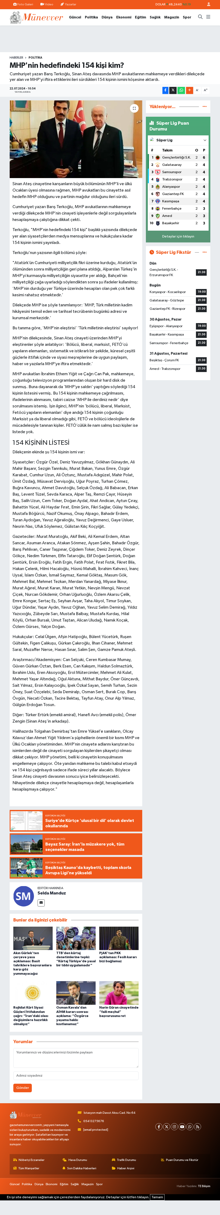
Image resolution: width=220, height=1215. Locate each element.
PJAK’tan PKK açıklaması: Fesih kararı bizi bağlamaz (118, 957)
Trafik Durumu (126, 1160)
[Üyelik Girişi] (206, 4)
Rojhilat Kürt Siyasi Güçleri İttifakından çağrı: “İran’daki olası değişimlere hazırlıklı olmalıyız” (30, 1016)
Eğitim (140, 17)
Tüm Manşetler (28, 1168)
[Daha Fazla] (189, 90)
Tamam (157, 1197)
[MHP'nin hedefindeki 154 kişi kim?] (76, 139)
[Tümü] (205, 107)
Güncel (75, 17)
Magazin (171, 17)
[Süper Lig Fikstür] (205, 252)
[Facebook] (158, 1126)
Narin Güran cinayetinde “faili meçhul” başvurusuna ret (119, 1011)
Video (49, 4)
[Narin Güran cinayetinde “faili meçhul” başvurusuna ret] (119, 993)
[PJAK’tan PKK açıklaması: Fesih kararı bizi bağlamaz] (119, 938)
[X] (166, 1126)
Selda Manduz (52, 893)
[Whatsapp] (189, 1126)
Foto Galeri (25, 4)
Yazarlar (70, 4)
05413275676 (93, 1121)
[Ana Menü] (208, 17)
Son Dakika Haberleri (81, 1168)
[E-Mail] (41, 902)
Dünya (107, 17)
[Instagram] (174, 1126)
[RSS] (197, 1126)
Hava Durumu (78, 1160)
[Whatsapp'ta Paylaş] (181, 90)
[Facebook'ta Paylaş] (165, 90)
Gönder (22, 1088)
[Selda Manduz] (23, 896)
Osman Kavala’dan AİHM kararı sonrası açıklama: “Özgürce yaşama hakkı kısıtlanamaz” (72, 1016)
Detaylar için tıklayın (178, 236)
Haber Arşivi (125, 1168)
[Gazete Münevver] (37, 17)
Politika (91, 17)
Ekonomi (123, 17)
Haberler (16, 57)
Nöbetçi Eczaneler (31, 1160)
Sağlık (155, 17)
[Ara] (200, 17)
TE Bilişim (204, 1186)
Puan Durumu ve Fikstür (182, 1160)
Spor (187, 17)
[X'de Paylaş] (173, 90)
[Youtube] (182, 1126)
